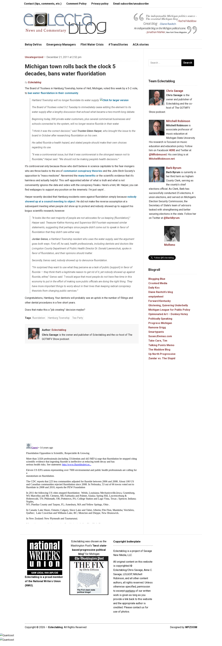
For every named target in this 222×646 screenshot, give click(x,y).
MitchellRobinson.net (162, 158)
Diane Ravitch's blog (160, 292)
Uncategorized (34, 57)
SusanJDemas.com (160, 336)
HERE (172, 150)
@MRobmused (158, 154)
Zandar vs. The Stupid (161, 358)
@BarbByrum (172, 217)
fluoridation (38, 317)
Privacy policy (99, 3)
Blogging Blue (156, 278)
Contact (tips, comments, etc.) (42, 3)
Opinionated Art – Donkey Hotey (168, 314)
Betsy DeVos (33, 44)
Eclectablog (34, 82)
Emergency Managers (61, 44)
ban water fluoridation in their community (53, 93)
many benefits (87, 175)
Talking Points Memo (161, 345)
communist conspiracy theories (82, 170)
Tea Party (77, 317)
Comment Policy (76, 3)
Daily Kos (154, 287)
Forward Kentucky (159, 301)
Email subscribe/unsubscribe (131, 3)
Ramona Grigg (157, 327)
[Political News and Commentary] (64, 23)
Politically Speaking (160, 318)
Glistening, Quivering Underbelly (168, 305)
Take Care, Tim (157, 340)
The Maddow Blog (159, 349)
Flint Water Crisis (92, 44)
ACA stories (141, 44)
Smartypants (156, 331)
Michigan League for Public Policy (169, 309)
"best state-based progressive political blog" (89, 549)
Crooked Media (157, 283)
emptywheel (155, 296)
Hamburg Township (59, 317)
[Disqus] (82, 394)
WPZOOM (191, 627)
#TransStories (118, 44)
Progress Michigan (160, 323)
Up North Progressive (162, 354)
